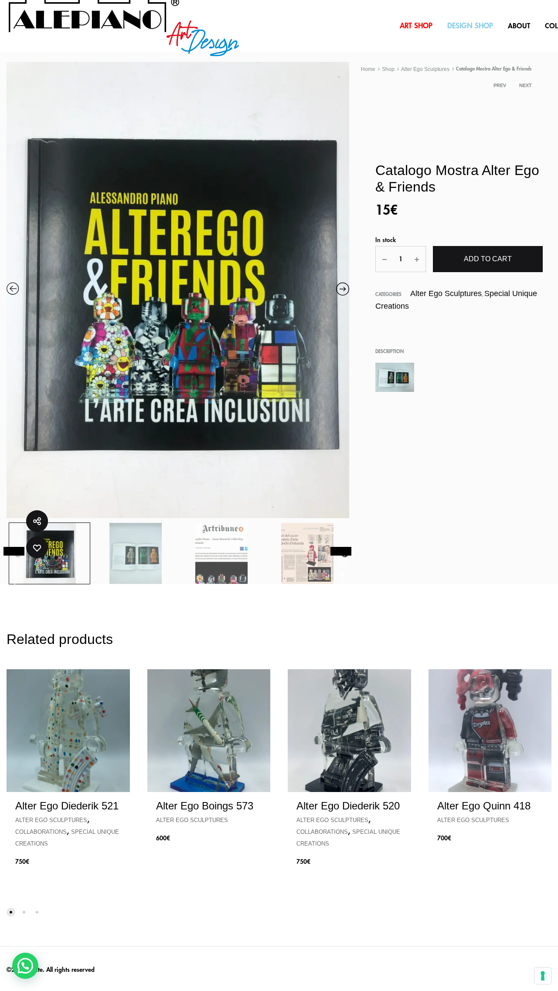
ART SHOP (416, 26)
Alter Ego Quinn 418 (484, 806)
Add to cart (488, 259)
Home (368, 69)
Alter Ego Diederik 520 (348, 806)
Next (525, 85)
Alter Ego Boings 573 (204, 806)
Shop (388, 69)
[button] (25, 966)
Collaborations (41, 832)
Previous (13, 551)
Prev (499, 85)
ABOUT (519, 26)
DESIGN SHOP (470, 26)
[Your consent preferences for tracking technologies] (542, 975)
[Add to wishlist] (37, 547)
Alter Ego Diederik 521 (67, 806)
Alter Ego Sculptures (425, 69)
